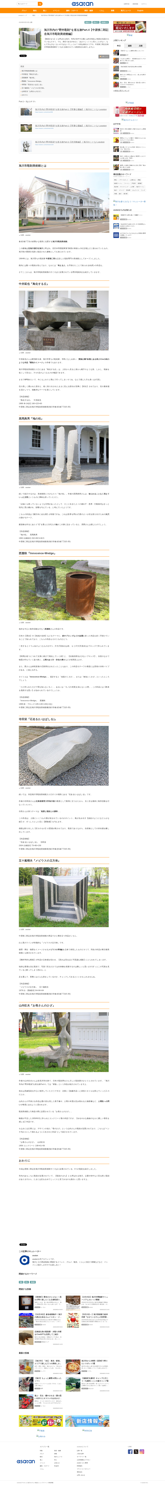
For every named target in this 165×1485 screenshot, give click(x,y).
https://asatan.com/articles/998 (44, 112)
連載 (112, 10)
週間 (130, 46)
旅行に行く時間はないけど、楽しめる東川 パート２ (133, 75)
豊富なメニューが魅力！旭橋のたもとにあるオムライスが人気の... (133, 139)
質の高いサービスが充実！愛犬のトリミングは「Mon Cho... (133, 148)
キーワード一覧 (81, 1457)
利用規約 (79, 1466)
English (140, 10)
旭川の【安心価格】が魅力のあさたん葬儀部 (133, 130)
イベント (56, 10)
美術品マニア (45, 1342)
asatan (35, 1255)
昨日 (119, 46)
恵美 (127, 63)
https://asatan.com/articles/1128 (44, 144)
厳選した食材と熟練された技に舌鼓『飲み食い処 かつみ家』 (133, 166)
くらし (101, 10)
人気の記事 (80, 1453)
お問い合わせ (81, 1475)
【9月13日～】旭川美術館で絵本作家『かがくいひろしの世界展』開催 (94, 1317)
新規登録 (135, 4)
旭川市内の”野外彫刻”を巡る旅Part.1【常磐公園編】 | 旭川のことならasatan (71, 109)
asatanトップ (23, 15)
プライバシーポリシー (83, 1469)
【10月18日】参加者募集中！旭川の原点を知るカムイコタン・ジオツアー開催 (48, 1317)
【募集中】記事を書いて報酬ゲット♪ (131, 215)
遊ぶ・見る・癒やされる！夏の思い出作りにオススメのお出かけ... (133, 83)
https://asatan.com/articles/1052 (44, 128)
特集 (41, 1450)
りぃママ (43, 1371)
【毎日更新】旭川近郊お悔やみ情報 (131, 66)
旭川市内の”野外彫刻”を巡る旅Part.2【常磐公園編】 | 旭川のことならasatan (71, 126)
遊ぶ (44, 10)
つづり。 (89, 1371)
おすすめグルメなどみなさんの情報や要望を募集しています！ (133, 234)
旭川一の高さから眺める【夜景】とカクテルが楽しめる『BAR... (133, 157)
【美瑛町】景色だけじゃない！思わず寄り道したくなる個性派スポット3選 (48, 1299)
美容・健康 (88, 10)
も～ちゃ (43, 1307)
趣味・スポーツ (72, 10)
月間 (140, 46)
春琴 (42, 1388)
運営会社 (79, 1472)
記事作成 (126, 4)
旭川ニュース (126, 10)
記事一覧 (79, 1450)
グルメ (24, 10)
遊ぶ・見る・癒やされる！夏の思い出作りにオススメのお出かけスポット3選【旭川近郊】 (48, 1398)
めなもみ (91, 1388)
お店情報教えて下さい (83, 1460)
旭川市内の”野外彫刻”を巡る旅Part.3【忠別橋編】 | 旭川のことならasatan (70, 142)
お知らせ (57, 1463)
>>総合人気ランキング (121, 90)
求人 (55, 1460)
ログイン (144, 4)
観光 (35, 10)
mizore (129, 79)
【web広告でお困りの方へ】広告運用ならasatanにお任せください (133, 225)
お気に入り (104, 56)
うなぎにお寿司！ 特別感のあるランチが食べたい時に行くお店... (133, 59)
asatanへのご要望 (82, 1463)
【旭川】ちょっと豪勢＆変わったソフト (132, 51)
